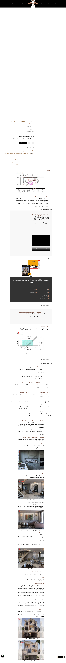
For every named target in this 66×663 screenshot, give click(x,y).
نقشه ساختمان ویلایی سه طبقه (26, 153)
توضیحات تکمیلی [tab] (15, 162)
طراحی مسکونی (21, 151)
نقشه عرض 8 (14, 149)
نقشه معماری (9, 149)
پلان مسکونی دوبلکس (27, 151)
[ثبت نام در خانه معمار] (62, 657)
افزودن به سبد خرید (23, 142)
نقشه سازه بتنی (18, 153)
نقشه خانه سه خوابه (15, 151)
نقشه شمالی (13, 153)
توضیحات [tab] (16, 159)
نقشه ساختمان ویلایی (20, 149)
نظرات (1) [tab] (16, 164)
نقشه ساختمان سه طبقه (28, 149)
